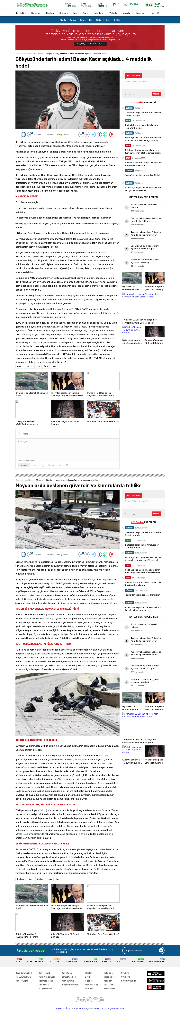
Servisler (35, 13)
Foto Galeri (99, 13)
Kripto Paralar (157, 960)
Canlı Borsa (66, 973)
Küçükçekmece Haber (24, 53)
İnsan (50, 879)
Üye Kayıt (125, 976)
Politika (117, 20)
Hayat (107, 20)
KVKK (97, 1008)
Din (90, 20)
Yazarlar (127, 13)
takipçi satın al (45, 988)
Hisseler (106, 960)
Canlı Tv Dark (44, 973)
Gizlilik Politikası (79, 1008)
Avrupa (73, 20)
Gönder (24, 465)
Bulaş (31, 879)
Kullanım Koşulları (108, 1008)
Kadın (85, 13)
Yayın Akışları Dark (47, 976)
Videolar (113, 13)
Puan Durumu (90, 960)
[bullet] (53, 465)
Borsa (18, 960)
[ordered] (49, 465)
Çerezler (90, 1008)
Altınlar (88, 973)
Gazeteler (140, 13)
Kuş (57, 879)
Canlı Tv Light (21, 980)
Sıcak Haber (109, 988)
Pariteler (121, 960)
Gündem (49, 13)
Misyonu (29, 366)
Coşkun (40, 879)
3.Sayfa (63, 20)
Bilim (19, 366)
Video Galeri (109, 976)
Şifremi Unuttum (128, 980)
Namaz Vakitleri (35, 960)
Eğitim (98, 20)
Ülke (46, 366)
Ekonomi (63, 13)
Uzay (54, 366)
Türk (38, 366)
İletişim (69, 1008)
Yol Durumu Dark (23, 976)
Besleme (20, 879)
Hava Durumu (71, 960)
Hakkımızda (60, 1008)
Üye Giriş (125, 973)
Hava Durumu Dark (23, 973)
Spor (75, 13)
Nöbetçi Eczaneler (47, 980)
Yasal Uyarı (120, 1008)
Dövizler (88, 976)
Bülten (82, 20)
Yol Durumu (138, 960)
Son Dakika (20, 13)
